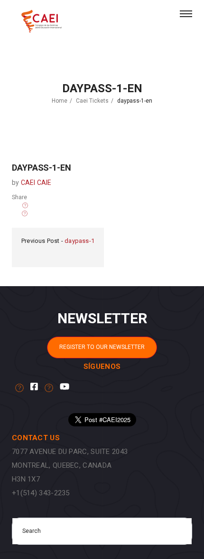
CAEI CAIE (36, 182)
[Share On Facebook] (25, 205)
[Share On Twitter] (17, 205)
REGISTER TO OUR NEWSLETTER (102, 347)
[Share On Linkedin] (16, 213)
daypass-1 (79, 240)
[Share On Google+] (25, 213)
